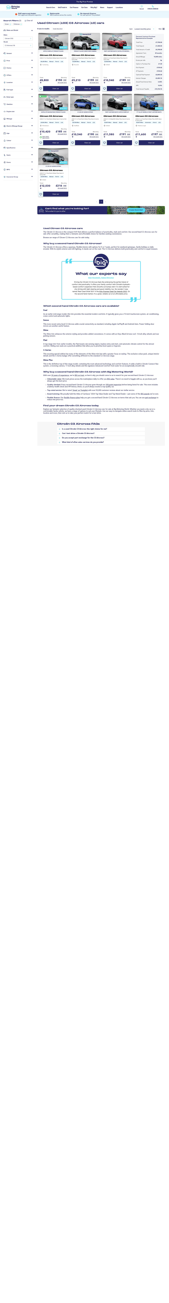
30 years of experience (60, 375)
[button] (28, 21)
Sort (130, 29)
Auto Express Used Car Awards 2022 (113, 291)
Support (110, 7)
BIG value (110, 379)
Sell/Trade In (62, 7)
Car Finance (74, 7)
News (102, 7)
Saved (142, 9)
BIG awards (145, 394)
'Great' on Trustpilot (80, 390)
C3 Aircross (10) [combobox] (10, 45)
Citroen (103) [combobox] (9, 38)
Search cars (50, 7)
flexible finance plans (72, 398)
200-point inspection (113, 385)
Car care (84, 7)
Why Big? (93, 7)
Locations (119, 7)
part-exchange (150, 398)
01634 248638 (153, 9)
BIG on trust (79, 375)
